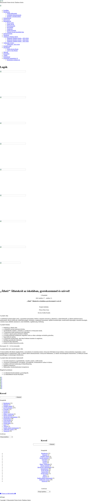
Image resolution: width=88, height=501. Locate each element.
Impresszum (6, 19)
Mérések (5, 52)
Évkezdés (6, 409)
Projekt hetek (7, 423)
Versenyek (6, 431)
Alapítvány (10, 29)
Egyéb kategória (7, 408)
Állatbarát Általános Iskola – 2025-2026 (18, 41)
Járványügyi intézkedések (10, 417)
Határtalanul (6, 57)
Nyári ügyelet (7, 420)
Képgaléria (6, 53)
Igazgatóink (10, 27)
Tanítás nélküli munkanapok (11, 428)
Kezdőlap (6, 10)
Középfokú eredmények (13, 60)
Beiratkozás (6, 403)
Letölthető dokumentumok (14, 15)
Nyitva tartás (10, 22)
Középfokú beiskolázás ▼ (10, 58)
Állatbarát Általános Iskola (10, 36)
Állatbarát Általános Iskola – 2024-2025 (18, 40)
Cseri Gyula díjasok (12, 50)
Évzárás (5, 411)
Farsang (5, 412)
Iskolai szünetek (7, 415)
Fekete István (10, 24)
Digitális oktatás (7, 406)
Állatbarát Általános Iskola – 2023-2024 (18, 38)
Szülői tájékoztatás (12, 13)
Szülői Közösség (11, 30)
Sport (4, 425)
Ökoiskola (6, 35)
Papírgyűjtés (6, 421)
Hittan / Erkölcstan (8, 414)
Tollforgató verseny (8, 43)
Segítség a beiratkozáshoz (14, 16)
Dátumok (6, 404)
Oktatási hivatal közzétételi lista (15, 32)
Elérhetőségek (7, 18)
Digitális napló (7, 46)
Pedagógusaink (11, 26)
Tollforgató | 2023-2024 (13, 44)
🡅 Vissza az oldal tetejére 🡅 (8, 493)
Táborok (5, 426)
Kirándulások (7, 418)
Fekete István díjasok (12, 49)
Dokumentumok (7, 33)
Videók (5, 55)
